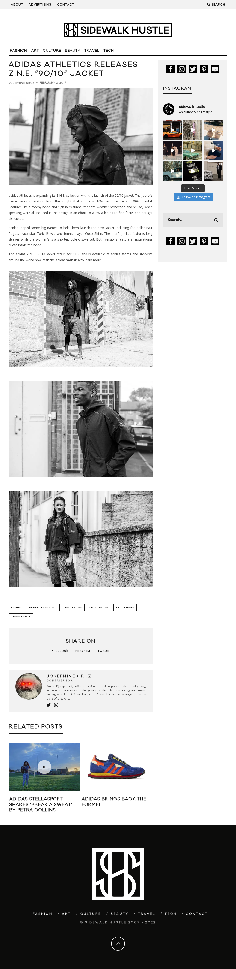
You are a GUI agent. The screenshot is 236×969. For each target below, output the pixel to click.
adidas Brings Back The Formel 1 (114, 801)
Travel (92, 50)
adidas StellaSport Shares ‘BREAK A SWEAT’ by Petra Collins (41, 804)
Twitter (103, 650)
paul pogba (125, 607)
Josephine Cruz (21, 82)
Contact (65, 4)
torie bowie (20, 616)
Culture (52, 50)
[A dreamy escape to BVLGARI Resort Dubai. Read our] (213, 130)
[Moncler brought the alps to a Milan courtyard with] (193, 150)
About (17, 4)
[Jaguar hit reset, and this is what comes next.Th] (213, 171)
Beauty (72, 50)
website (73, 260)
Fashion (18, 50)
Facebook (60, 650)
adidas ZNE (73, 607)
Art (35, 50)
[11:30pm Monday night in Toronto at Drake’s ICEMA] (172, 150)
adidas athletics (43, 607)
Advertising (40, 4)
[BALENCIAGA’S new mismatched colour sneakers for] (193, 171)
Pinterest (83, 650)
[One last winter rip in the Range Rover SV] (172, 171)
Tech (108, 50)
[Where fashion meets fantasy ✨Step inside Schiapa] (193, 130)
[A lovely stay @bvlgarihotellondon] (172, 130)
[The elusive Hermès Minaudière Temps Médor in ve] (213, 150)
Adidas (16, 607)
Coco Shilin (99, 607)
